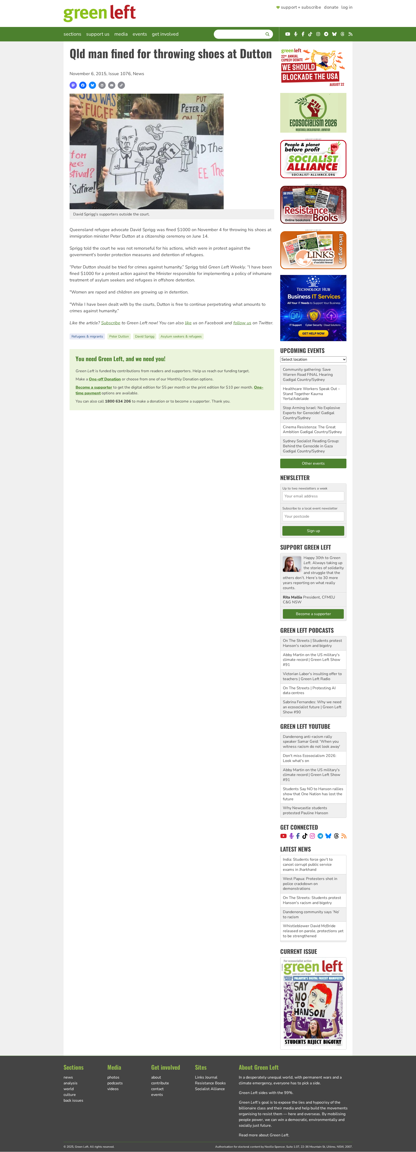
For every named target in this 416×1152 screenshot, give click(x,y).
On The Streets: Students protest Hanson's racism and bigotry (312, 881)
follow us (242, 323)
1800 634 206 (118, 401)
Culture (70, 1094)
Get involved (165, 34)
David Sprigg (144, 336)
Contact (157, 1089)
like (188, 323)
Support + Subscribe (301, 7)
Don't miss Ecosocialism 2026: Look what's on (309, 758)
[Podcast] (291, 836)
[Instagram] (312, 836)
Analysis (71, 1083)
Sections (72, 34)
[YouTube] (283, 836)
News (138, 74)
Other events (313, 463)
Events (140, 34)
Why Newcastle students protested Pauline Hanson (305, 810)
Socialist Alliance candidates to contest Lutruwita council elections (313, 928)
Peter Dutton (119, 336)
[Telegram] (320, 836)
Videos (113, 1089)
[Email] (111, 85)
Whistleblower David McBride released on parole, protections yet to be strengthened (313, 912)
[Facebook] (82, 85)
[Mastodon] (73, 85)
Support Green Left (305, 547)
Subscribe (110, 323)
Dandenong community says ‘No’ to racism (311, 895)
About (156, 1077)
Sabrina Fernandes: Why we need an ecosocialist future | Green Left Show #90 (312, 707)
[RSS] (343, 836)
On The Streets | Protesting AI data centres (309, 690)
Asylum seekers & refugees (181, 336)
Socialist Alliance (210, 1089)
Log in (346, 7)
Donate (331, 7)
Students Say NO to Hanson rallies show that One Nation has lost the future (313, 794)
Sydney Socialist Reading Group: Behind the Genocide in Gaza (311, 443)
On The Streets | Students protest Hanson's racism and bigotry (312, 643)
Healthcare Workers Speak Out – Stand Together (311, 391)
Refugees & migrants (87, 336)
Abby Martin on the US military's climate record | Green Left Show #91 (311, 660)
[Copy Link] (121, 85)
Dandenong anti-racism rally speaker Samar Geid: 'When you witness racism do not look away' (311, 741)
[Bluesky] (92, 85)
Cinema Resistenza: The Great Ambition (309, 429)
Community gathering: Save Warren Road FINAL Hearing (308, 372)
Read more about (263, 1135)
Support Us (98, 34)
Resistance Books (210, 1083)
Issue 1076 (120, 74)
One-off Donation (105, 379)
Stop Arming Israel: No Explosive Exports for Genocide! (311, 410)
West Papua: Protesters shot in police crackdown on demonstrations (310, 864)
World (69, 1089)
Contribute (160, 1083)
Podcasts (115, 1083)
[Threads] (336, 836)
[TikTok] (304, 836)
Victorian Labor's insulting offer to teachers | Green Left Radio (312, 676)
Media (121, 34)
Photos (113, 1077)
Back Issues (73, 1100)
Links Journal (206, 1077)
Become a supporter (94, 387)
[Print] (102, 85)
